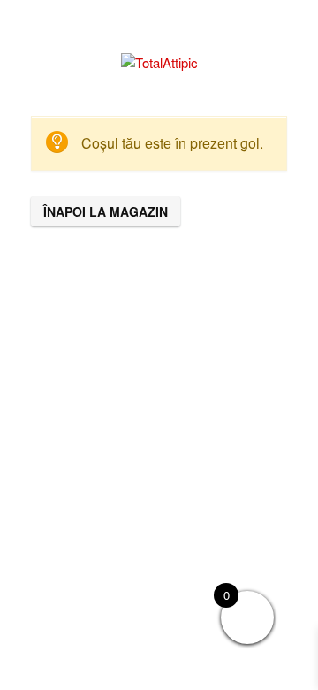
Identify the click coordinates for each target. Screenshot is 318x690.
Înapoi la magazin (105, 211)
